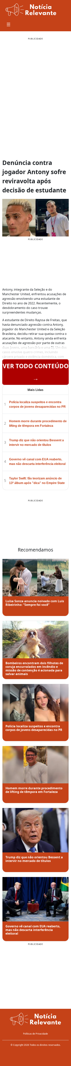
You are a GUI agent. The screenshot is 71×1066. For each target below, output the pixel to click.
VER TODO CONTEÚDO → (36, 372)
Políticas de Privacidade (35, 1033)
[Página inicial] (35, 1019)
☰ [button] (8, 24)
